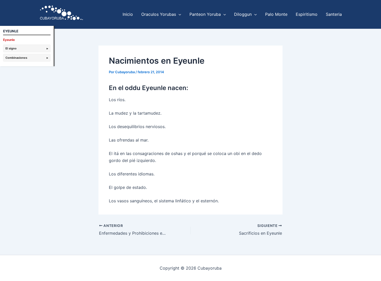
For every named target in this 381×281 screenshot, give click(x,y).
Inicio (128, 14)
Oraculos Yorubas (158, 14)
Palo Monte (276, 14)
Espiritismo (307, 14)
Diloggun (243, 14)
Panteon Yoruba (205, 14)
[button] (178, 14)
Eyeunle (9, 40)
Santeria (334, 14)
